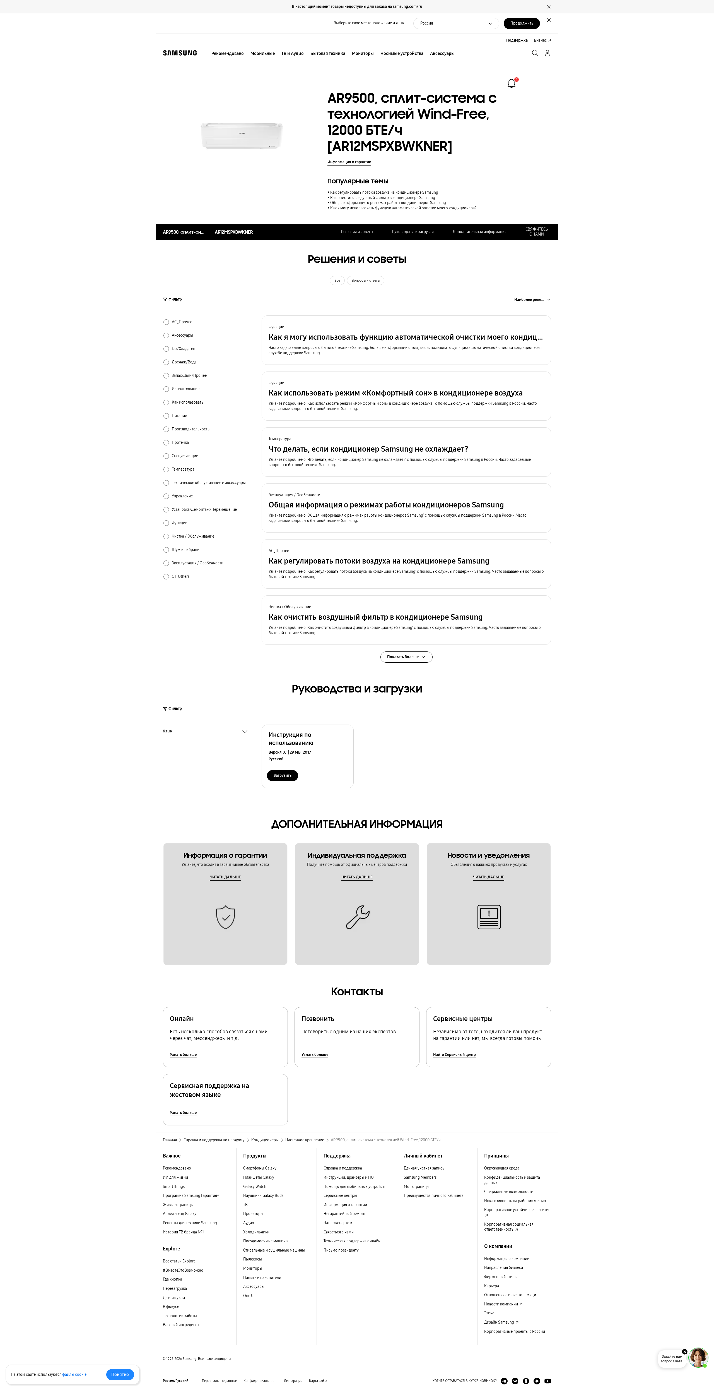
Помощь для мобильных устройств (355, 1186)
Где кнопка (172, 1279)
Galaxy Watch (254, 1186)
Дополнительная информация (479, 231)
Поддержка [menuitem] (517, 40)
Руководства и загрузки (413, 231)
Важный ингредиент (181, 1324)
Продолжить (521, 23)
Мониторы (252, 1268)
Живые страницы (178, 1204)
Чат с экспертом (338, 1223)
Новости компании (501, 1304)
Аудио (248, 1223)
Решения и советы (357, 231)
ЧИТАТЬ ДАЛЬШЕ (225, 877)
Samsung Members (420, 1177)
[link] (511, 83)
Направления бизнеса (503, 1267)
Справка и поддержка (343, 1168)
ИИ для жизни (175, 1177)
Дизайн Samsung (499, 1322)
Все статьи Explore (179, 1261)
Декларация (293, 1381)
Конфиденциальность (260, 1381)
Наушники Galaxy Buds (263, 1195)
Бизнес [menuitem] (540, 40)
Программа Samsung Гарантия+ (191, 1195)
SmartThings (174, 1186)
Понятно (120, 1374)
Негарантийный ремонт (345, 1213)
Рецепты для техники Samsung (190, 1223)
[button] (406, 340)
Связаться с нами (339, 1232)
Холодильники (256, 1232)
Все (337, 280)
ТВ (245, 1204)
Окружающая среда (501, 1168)
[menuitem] (227, 53)
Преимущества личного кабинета (434, 1195)
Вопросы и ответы (366, 280)
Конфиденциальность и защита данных (512, 1180)
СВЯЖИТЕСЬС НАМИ (536, 232)
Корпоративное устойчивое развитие (517, 1209)
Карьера (491, 1286)
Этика (489, 1313)
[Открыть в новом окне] (504, 1381)
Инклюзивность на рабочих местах (515, 1201)
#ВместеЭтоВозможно (183, 1270)
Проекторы (253, 1213)
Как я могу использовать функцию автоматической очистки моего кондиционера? (403, 208)
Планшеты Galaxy (258, 1177)
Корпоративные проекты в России (514, 1331)
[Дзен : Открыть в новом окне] (537, 1381)
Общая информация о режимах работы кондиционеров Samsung (388, 202)
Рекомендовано (177, 1168)
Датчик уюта (174, 1297)
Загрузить (282, 775)
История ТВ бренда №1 (183, 1232)
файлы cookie (74, 1374)
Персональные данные (219, 1381)
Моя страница (416, 1186)
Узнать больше (183, 1054)
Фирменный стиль (500, 1276)
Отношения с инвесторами (508, 1295)
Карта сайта (318, 1381)
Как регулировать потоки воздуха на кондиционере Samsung (384, 192)
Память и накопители (262, 1277)
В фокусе (171, 1306)
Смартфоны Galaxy (259, 1168)
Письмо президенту (341, 1250)
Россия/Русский (175, 1381)
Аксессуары (253, 1286)
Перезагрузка (175, 1288)
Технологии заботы (180, 1316)
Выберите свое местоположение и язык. (369, 23)
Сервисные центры (340, 1195)
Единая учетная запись (424, 1168)
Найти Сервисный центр (454, 1054)
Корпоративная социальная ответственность (509, 1227)
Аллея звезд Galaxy (179, 1213)
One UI (249, 1295)
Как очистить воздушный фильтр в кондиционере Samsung (382, 197)
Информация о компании (506, 1258)
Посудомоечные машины (265, 1241)
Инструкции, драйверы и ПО (349, 1177)
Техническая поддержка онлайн (352, 1241)
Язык (167, 732)
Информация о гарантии (349, 162)
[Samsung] (180, 53)
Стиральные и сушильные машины (274, 1250)
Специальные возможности (508, 1191)
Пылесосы (252, 1259)
